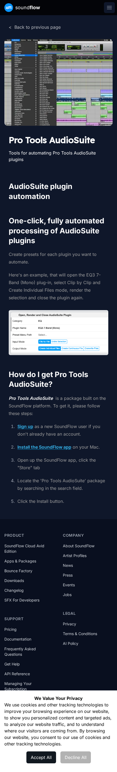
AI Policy (70, 643)
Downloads (14, 580)
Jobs (67, 594)
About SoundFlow (78, 545)
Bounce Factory (18, 570)
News (68, 565)
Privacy (69, 624)
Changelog (14, 590)
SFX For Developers (21, 600)
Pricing (10, 629)
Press (68, 575)
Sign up (25, 426)
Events (69, 585)
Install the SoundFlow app (44, 447)
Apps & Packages (20, 561)
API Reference (17, 673)
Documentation (17, 639)
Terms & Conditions (80, 633)
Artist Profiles (75, 555)
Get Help (12, 664)
